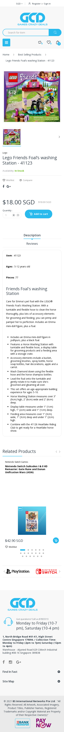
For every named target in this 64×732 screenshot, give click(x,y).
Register (36, 3)
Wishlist (10, 180)
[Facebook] (3, 186)
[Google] (9, 186)
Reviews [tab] (32, 243)
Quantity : (7, 210)
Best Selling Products (29, 54)
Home (6, 54)
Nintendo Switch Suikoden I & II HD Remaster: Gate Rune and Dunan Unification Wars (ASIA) (26, 469)
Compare (27, 180)
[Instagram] (10, 662)
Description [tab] (32, 235)
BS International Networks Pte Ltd (34, 701)
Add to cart (41, 214)
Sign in (47, 3)
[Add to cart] (56, 540)
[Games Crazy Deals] (32, 18)
